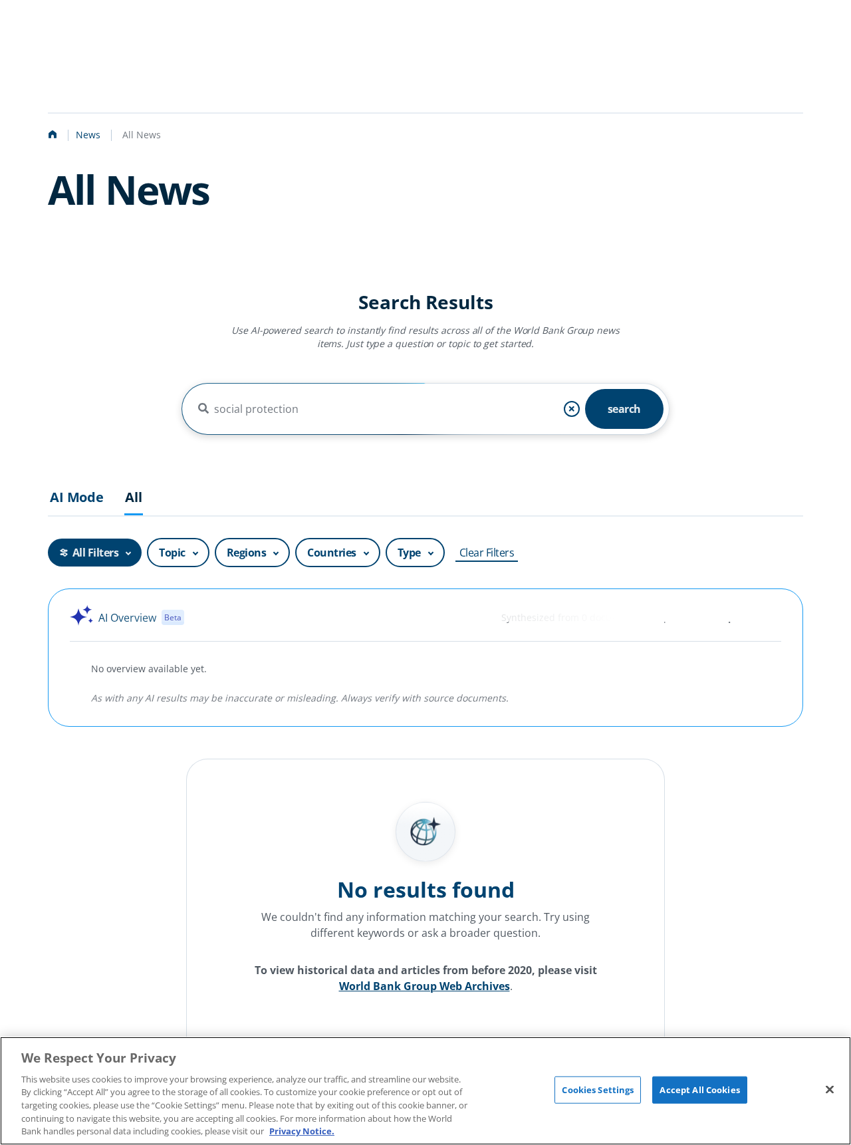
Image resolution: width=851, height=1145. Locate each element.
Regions (247, 552)
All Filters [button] (95, 552)
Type (409, 552)
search (624, 409)
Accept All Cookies (699, 1089)
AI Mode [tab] (77, 497)
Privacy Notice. (301, 1131)
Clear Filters (487, 552)
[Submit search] (203, 409)
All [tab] (133, 497)
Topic (172, 552)
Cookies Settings (598, 1089)
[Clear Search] (572, 409)
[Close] (829, 1089)
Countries (331, 552)
